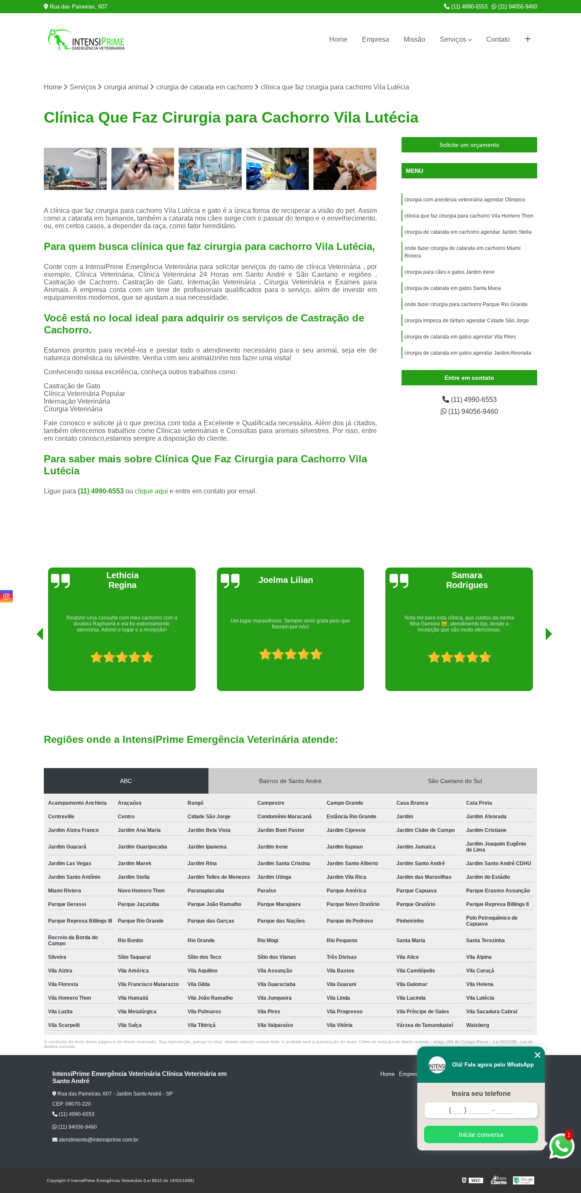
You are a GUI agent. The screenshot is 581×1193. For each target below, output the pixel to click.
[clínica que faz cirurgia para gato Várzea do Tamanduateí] (75, 169)
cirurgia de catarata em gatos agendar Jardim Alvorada (467, 353)
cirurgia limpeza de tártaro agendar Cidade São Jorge (466, 321)
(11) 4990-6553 (468, 6)
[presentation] (28, 666)
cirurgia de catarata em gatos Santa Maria (452, 288)
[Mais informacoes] (527, 39)
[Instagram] (6, 596)
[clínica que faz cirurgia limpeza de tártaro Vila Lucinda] (345, 169)
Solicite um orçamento (469, 144)
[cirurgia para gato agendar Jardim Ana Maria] (278, 169)
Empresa (375, 39)
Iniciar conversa (481, 1134)
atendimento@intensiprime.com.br (97, 1140)
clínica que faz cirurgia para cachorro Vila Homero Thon (468, 216)
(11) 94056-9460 (516, 6)
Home (338, 39)
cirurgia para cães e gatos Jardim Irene (449, 272)
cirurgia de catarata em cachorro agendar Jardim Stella (468, 232)
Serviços (453, 39)
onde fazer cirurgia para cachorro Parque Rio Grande (466, 304)
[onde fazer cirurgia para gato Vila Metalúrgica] (210, 169)
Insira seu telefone (481, 1093)
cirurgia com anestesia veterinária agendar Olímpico (464, 200)
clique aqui (151, 491)
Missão (414, 39)
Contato (498, 39)
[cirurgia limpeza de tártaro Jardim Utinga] (143, 169)
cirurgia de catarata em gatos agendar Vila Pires (460, 337)
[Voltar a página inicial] (86, 39)
